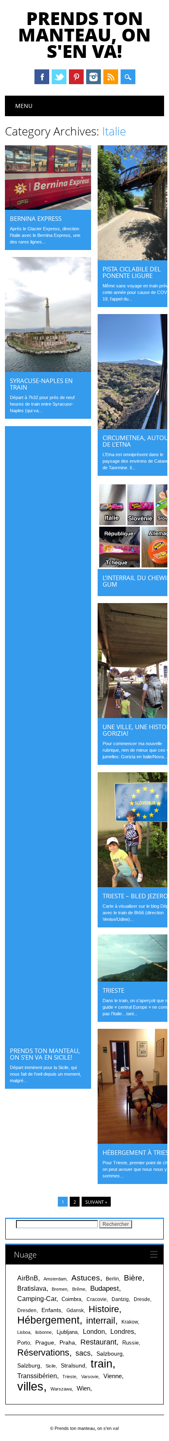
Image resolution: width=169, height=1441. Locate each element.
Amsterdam (54, 1278)
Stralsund (73, 1365)
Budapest (104, 1288)
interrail (100, 1320)
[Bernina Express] (48, 207)
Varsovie (89, 1376)
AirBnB (27, 1278)
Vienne (112, 1375)
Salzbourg (109, 1353)
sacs (83, 1353)
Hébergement (48, 1320)
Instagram (93, 76)
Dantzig (120, 1299)
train (101, 1363)
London (94, 1331)
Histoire (104, 1309)
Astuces (85, 1277)
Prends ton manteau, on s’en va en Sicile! (45, 1053)
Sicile (51, 1365)
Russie (130, 1343)
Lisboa (23, 1332)
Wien (83, 1388)
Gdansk (75, 1310)
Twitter (59, 76)
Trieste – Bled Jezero (135, 896)
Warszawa (61, 1388)
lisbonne (43, 1332)
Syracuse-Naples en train (41, 383)
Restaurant (98, 1342)
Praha (67, 1342)
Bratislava (31, 1288)
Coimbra (71, 1299)
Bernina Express (36, 218)
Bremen (59, 1289)
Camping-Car (36, 1298)
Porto (23, 1343)
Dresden (27, 1310)
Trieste (113, 990)
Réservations (43, 1352)
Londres (122, 1331)
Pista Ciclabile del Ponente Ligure (132, 272)
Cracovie (97, 1299)
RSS (110, 76)
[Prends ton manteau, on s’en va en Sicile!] (48, 1040)
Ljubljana (67, 1332)
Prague (44, 1342)
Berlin (112, 1279)
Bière (133, 1277)
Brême (78, 1289)
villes (30, 1386)
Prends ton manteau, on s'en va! (84, 34)
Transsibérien (37, 1375)
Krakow (129, 1322)
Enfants (51, 1310)
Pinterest (76, 76)
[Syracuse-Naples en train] (48, 370)
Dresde (142, 1299)
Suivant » (96, 1202)
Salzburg (28, 1365)
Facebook (41, 76)
